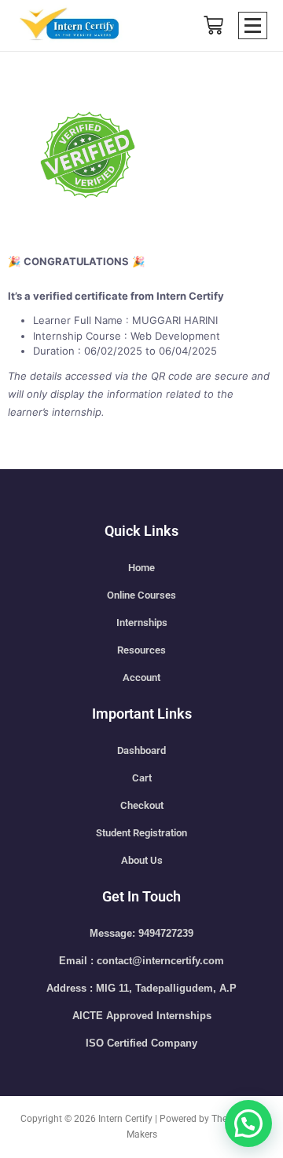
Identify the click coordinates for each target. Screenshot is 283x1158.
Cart (142, 778)
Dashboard (141, 750)
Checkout (142, 805)
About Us (142, 860)
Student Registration (141, 833)
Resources (141, 650)
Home (141, 568)
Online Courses (141, 595)
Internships (141, 622)
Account (141, 677)
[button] (248, 1123)
